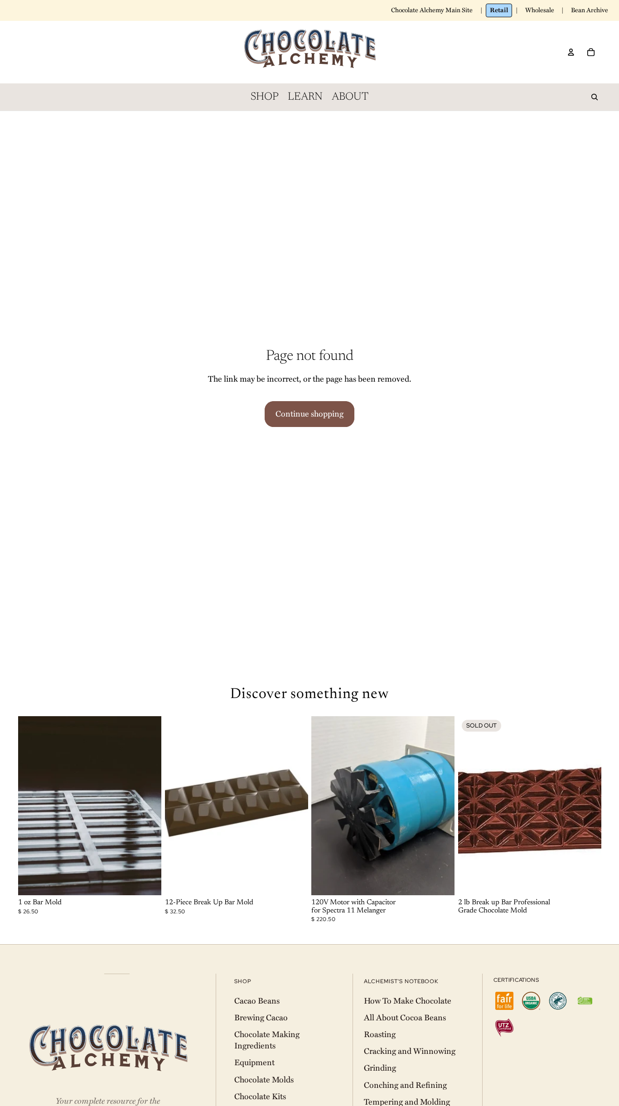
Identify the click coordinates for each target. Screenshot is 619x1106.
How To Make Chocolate (407, 1001)
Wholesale (539, 10)
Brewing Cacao (261, 1018)
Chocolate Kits (260, 1096)
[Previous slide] (31, 805)
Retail (499, 10)
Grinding (380, 1068)
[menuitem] (265, 97)
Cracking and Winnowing (409, 1051)
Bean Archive (589, 10)
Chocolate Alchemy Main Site (432, 10)
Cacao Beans (257, 1001)
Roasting (380, 1034)
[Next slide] (147, 805)
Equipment (254, 1062)
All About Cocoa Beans (405, 1018)
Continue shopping (309, 414)
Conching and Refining (405, 1085)
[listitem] (504, 1001)
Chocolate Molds (264, 1080)
